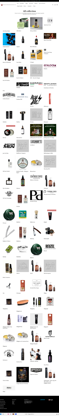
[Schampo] (22, 285)
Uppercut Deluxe (34, 374)
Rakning (36, 3)
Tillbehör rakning (34, 361)
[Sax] (9, 285)
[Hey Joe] (36, 99)
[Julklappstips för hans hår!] (36, 130)
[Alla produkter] (36, 23)
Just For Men (5, 153)
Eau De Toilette (19, 77)
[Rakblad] (22, 214)
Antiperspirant (6, 46)
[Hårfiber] (9, 114)
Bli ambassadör (2, 401)
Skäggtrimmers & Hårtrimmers (34, 327)
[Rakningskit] (50, 231)
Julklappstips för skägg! (49, 137)
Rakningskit (46, 238)
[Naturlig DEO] (50, 161)
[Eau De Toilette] (22, 70)
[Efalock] (50, 65)
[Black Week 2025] (50, 36)
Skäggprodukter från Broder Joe (7, 327)
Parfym (18, 206)
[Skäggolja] (50, 301)
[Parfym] (22, 197)
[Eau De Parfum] (9, 71)
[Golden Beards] (9, 95)
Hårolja (31, 121)
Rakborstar (32, 222)
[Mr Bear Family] (9, 162)
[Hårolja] (36, 114)
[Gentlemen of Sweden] (50, 84)
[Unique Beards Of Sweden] (22, 374)
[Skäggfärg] (36, 301)
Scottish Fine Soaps (34, 287)
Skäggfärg (32, 308)
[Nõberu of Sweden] (36, 177)
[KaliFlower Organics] (22, 146)
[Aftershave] (22, 23)
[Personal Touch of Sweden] (50, 191)
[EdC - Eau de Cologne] (36, 70)
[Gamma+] (36, 83)
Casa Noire (18, 62)
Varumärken (22, 3)
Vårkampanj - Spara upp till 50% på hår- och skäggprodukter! (50, 382)
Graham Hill (19, 99)
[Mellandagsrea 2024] (50, 146)
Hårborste (46, 106)
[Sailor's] (22, 266)
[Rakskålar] (22, 249)
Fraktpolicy (2, 405)
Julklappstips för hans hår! (36, 137)
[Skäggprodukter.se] (8, 4)
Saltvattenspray (47, 273)
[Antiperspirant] (9, 39)
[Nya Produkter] (9, 181)
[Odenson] (50, 181)
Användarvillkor (2, 404)
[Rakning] (36, 231)
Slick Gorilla (46, 338)
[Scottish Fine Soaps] (36, 283)
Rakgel (45, 222)
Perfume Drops (33, 201)
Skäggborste (19, 311)
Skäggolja (46, 308)
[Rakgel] (50, 214)
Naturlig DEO (47, 168)
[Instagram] (58, 414)
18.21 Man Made (6, 31)
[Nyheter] (22, 181)
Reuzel (45, 250)
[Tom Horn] (50, 356)
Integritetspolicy (3, 402)
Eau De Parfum (6, 80)
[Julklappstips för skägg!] (50, 130)
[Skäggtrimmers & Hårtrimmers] (36, 319)
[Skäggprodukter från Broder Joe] (9, 319)
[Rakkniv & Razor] (9, 232)
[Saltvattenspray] (50, 266)
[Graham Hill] (22, 95)
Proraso (4, 223)
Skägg (26, 3)
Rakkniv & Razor (6, 241)
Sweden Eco (19, 361)
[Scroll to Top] (57, 411)
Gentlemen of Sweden (49, 87)
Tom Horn (46, 364)
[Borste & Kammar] (9, 55)
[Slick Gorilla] (50, 333)
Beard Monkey (33, 46)
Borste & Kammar (7, 62)
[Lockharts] (36, 142)
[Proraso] (9, 215)
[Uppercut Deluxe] (36, 370)
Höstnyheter (19, 137)
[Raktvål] (36, 249)
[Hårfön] (22, 114)
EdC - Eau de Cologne (35, 77)
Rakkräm (18, 241)
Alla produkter (33, 30)
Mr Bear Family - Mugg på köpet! (22, 172)
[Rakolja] (9, 249)
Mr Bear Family (6, 171)
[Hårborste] (50, 99)
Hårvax (4, 137)
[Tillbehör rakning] (36, 354)
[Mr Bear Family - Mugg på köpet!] (22, 162)
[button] (57, 5)
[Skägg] (50, 285)
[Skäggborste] (22, 302)
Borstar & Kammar (42, 3)
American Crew (47, 24)
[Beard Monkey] (36, 39)
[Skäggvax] (9, 337)
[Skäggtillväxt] (22, 319)
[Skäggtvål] (50, 319)
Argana (18, 46)
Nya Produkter (6, 188)
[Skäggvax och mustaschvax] (22, 335)
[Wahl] (9, 388)
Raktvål (31, 257)
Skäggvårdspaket (34, 343)
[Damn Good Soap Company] (50, 50)
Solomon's (5, 360)
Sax (3, 293)
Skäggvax (5, 346)
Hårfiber (5, 121)
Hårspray (46, 121)
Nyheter (18, 188)
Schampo (18, 293)
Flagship (18, 87)
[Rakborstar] (36, 214)
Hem (18, 3)
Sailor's (18, 273)
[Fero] (9, 85)
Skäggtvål (46, 326)
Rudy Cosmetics (6, 277)
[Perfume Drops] (36, 195)
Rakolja (4, 256)
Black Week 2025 (47, 40)
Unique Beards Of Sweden (22, 383)
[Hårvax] (9, 130)
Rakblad (18, 222)
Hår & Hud (31, 3)
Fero (4, 90)
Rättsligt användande (3, 408)
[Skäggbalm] (9, 301)
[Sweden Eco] (22, 354)
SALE (31, 273)
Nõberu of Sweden (34, 180)
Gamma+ (32, 86)
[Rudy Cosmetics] (9, 268)
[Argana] (22, 39)
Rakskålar (18, 256)
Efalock (45, 68)
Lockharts (32, 145)
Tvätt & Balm (6, 380)
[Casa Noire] (22, 55)
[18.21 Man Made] (9, 23)
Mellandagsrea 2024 (48, 153)
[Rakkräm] (22, 232)
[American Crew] (50, 20)
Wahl (4, 391)
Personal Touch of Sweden (50, 194)
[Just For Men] (9, 146)
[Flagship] (22, 84)
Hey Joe (32, 106)
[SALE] (36, 266)
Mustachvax (32, 171)
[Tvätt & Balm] (9, 373)
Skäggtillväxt (19, 326)
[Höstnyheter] (22, 130)
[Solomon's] (9, 353)
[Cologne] (36, 55)
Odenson (46, 188)
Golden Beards (6, 98)
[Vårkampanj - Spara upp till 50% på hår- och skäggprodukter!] (50, 373)
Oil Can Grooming (7, 198)
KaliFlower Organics (21, 153)
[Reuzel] (50, 246)
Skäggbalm (5, 308)
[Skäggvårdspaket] (36, 336)
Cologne (32, 62)
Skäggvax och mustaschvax (22, 341)
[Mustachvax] (36, 162)
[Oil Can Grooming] (9, 193)
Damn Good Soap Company (48, 53)
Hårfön (18, 121)
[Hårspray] (50, 114)
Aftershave (18, 30)
